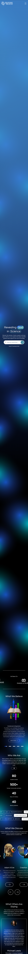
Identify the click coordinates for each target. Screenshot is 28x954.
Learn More (13, 741)
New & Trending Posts (14, 346)
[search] (22, 342)
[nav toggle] (25, 3)
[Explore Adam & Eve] (9, 885)
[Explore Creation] (24, 885)
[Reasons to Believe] (7, 3)
